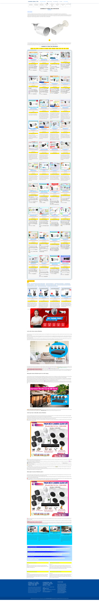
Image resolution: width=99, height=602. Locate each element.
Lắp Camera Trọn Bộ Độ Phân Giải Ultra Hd (33, 559)
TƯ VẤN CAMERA (65, 1)
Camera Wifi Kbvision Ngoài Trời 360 (46, 553)
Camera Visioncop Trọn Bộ (42, 558)
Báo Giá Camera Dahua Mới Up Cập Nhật (64, 548)
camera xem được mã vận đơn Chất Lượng (40, 550)
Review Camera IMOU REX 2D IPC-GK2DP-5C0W (44, 533)
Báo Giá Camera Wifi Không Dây (32, 571)
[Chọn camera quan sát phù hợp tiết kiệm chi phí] (70, 4)
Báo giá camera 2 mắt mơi (31, 548)
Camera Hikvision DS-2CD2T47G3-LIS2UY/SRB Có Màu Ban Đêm (54, 192)
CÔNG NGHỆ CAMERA (43, 1)
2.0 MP (60, 48)
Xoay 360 (67, 48)
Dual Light (41, 48)
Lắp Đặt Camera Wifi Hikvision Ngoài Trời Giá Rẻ (58, 553)
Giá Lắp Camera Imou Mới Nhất (32, 562)
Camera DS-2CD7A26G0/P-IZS (50, 283)
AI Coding (57, 48)
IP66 (34, 48)
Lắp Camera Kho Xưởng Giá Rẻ (54, 562)
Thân (62, 48)
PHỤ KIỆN (61, 1)
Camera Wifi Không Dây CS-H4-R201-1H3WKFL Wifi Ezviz (38, 283)
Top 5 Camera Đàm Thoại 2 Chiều (51, 550)
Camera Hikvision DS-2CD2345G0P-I (59, 283)
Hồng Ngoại (46, 48)
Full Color (50, 48)
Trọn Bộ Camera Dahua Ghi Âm (60, 558)
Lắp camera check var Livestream (46, 548)
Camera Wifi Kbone (66, 553)
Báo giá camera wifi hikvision (31, 550)
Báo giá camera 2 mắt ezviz (54, 548)
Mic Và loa (32, 48)
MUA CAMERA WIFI (55, 1)
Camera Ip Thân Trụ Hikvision (49, 8)
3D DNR (37, 48)
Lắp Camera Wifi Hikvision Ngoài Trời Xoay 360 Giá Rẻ (34, 553)
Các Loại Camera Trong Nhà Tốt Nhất (55, 571)
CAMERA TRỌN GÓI (49, 1)
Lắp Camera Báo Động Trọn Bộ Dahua (51, 558)
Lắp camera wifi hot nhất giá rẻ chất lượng (33, 558)
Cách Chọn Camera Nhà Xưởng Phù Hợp (66, 534)
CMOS (64, 48)
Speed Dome (53, 48)
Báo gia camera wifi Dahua (38, 548)
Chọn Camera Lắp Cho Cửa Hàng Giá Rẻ (55, 532)
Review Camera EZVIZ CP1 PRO (32, 533)
